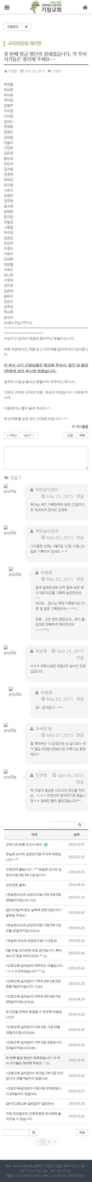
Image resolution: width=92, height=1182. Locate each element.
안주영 (41, 775)
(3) (37, 930)
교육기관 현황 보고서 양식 (24, 844)
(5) (34, 900)
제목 (34, 834)
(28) (32, 1032)
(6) (55, 940)
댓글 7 (15, 477)
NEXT (28, 435)
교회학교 (12, 27)
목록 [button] (82, 1132)
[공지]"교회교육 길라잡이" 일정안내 (30, 1103)
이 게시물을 (80, 426)
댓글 (70, 435)
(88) (33, 1048)
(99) (45, 1078)
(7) (47, 1063)
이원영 (12, 71)
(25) (40, 986)
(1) (45, 956)
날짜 (77, 834)
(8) (32, 1001)
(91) (34, 1094)
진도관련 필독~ (16, 885)
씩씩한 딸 (44, 728)
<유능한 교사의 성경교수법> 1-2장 (29, 940)
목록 (82, 435)
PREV (12, 435)
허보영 (41, 651)
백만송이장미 (47, 489)
